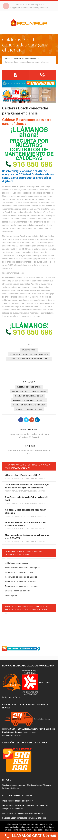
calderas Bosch (29, 350)
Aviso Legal (44, 682)
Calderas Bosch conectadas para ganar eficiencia (24, 817)
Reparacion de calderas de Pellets (20, 581)
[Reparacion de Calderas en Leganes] (29, 23)
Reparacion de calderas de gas (29, 396)
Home (7, 58)
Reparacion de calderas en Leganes (29, 405)
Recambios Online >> (11, 735)
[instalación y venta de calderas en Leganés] (21, 648)
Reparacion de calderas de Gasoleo (29, 400)
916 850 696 (31, 4)
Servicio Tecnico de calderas (29, 409)
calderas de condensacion (25, 58)
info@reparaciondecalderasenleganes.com (29, 7)
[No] (54, 830)
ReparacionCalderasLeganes (24, 478)
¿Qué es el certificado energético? (22, 475)
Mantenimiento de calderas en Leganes (29, 391)
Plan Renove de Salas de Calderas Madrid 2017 (23, 813)
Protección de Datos (11, 697)
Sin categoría (11, 595)
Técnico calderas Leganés (13, 784)
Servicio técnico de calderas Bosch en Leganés (29, 359)
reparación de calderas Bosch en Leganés (29, 354)
